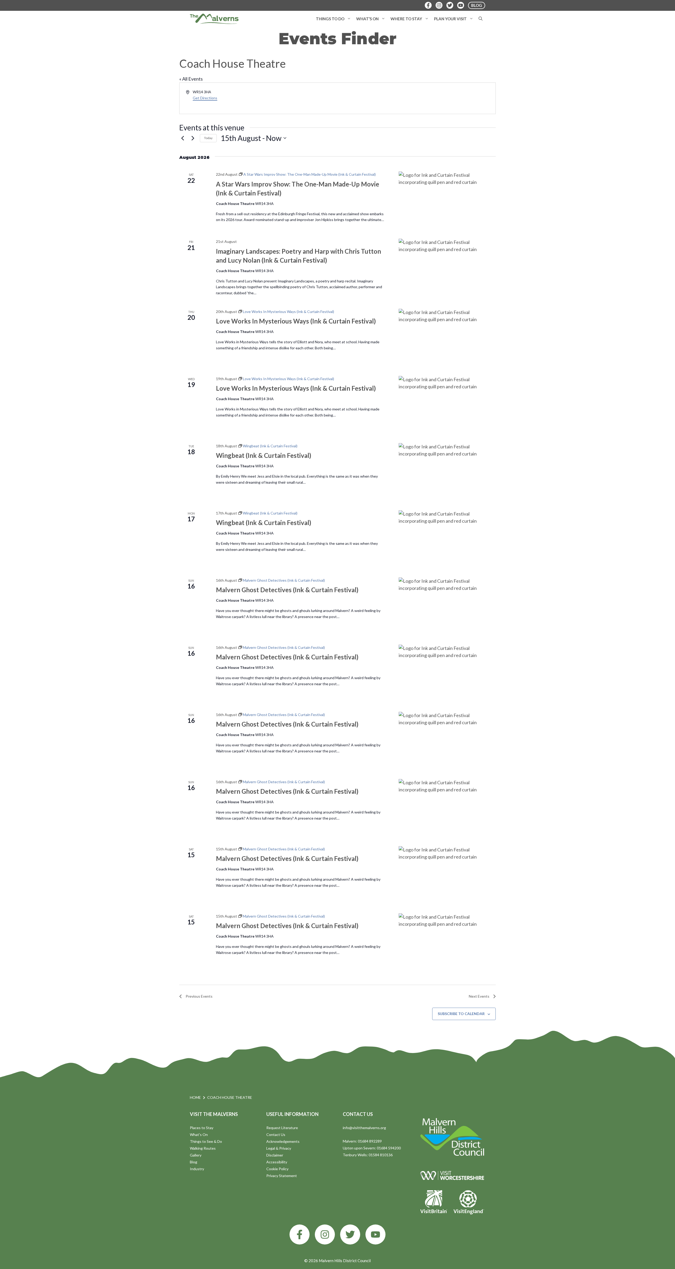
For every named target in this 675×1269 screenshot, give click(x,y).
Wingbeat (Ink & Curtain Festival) (263, 455)
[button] (349, 19)
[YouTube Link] (460, 5)
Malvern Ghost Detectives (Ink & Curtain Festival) (287, 590)
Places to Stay (201, 1127)
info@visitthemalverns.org (364, 1127)
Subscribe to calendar (461, 1013)
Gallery (195, 1155)
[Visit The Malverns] (214, 19)
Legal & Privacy (278, 1148)
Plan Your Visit (450, 18)
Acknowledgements (283, 1141)
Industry (197, 1169)
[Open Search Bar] (480, 19)
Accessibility (276, 1162)
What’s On (367, 18)
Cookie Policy (277, 1169)
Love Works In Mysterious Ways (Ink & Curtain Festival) (296, 321)
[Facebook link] (300, 1234)
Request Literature (282, 1127)
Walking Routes (203, 1148)
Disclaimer (274, 1155)
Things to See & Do (206, 1141)
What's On (199, 1134)
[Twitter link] (350, 1234)
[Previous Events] (182, 138)
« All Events (191, 79)
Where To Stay (406, 18)
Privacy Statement (281, 1175)
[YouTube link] (375, 1234)
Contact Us (275, 1134)
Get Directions (205, 98)
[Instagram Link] (439, 5)
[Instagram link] (325, 1234)
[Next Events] (193, 138)
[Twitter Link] (449, 5)
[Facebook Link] (428, 5)
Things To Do (330, 18)
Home (195, 1097)
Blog (193, 1162)
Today (208, 138)
